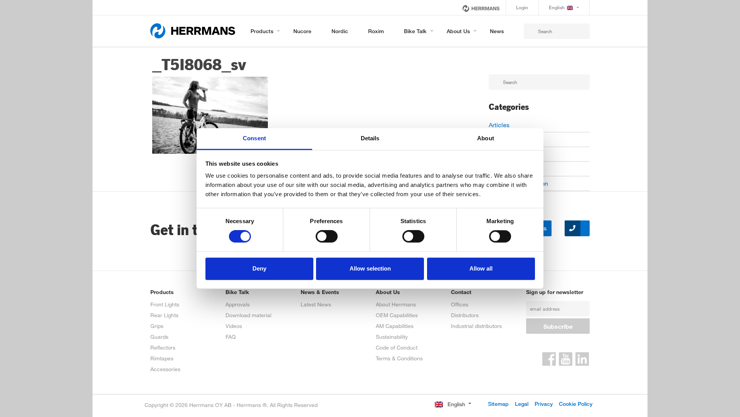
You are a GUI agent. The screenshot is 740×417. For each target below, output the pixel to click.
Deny (259, 268)
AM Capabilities (395, 326)
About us (458, 31)
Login (522, 7)
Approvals (237, 304)
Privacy (544, 403)
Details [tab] (370, 138)
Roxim (376, 31)
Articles (499, 124)
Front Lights (164, 304)
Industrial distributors (476, 326)
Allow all (481, 268)
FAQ (230, 336)
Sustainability (392, 336)
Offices (459, 304)
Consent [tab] (254, 138)
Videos (233, 326)
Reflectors (162, 347)
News (497, 31)
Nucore (302, 31)
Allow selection (370, 268)
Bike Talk (415, 31)
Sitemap (498, 403)
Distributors (465, 315)
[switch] (327, 236)
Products (262, 31)
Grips (156, 326)
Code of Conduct (396, 347)
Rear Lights (164, 315)
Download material (248, 315)
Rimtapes (161, 358)
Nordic (339, 31)
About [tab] (485, 138)
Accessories (165, 369)
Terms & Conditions (399, 358)
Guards (159, 336)
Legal (521, 403)
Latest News (316, 304)
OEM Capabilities (397, 315)
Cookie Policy (575, 403)
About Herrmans (396, 304)
